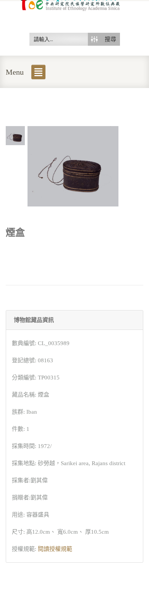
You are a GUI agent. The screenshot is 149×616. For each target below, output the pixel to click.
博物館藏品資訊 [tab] (34, 320)
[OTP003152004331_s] (15, 135)
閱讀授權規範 (55, 549)
